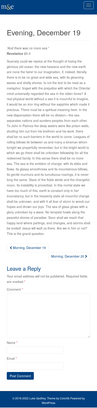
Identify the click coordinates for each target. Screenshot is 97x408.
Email (12, 358)
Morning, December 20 (68, 256)
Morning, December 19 (29, 247)
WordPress (48, 403)
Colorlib (64, 398)
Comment (15, 289)
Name (12, 342)
